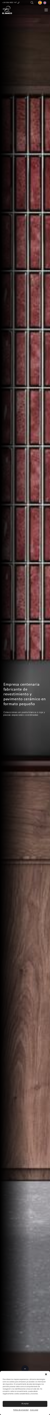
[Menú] (46, 10)
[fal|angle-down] (25, 1369)
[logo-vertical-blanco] (7, 10)
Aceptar (25, 1404)
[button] (46, 1374)
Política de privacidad (21, 1410)
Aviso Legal (34, 1410)
